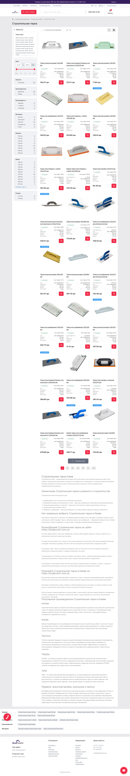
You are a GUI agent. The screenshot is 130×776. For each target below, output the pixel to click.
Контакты (33, 5)
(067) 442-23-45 (94, 12)
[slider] (16, 69)
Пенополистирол (53, 751)
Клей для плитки (52, 756)
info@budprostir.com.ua (100, 753)
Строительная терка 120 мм (24, 48)
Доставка (17, 5)
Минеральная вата (53, 753)
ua (95, 5)
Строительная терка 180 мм (24, 42)
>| (93, 468)
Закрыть (113, 2)
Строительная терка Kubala (26, 724)
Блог (76, 760)
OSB (49, 747)
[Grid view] (114, 30)
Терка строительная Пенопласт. (53, 728)
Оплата (25, 5)
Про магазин (57, 5)
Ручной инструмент (36, 19)
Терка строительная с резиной (25, 44)
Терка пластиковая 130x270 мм (104, 169)
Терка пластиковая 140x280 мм (77, 221)
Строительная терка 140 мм (24, 50)
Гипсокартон (51, 745)
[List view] (109, 30)
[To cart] (61, 82)
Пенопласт (51, 749)
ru (92, 5)
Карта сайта (78, 762)
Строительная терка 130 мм (105, 712)
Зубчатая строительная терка (25, 46)
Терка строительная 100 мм (46, 715)
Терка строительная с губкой (24, 38)
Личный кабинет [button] (111, 5)
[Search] (41, 12)
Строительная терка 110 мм (26, 715)
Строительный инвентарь (22, 19)
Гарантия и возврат (80, 751)
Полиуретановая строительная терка (25, 54)
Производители (44, 5)
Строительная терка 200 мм (24, 40)
